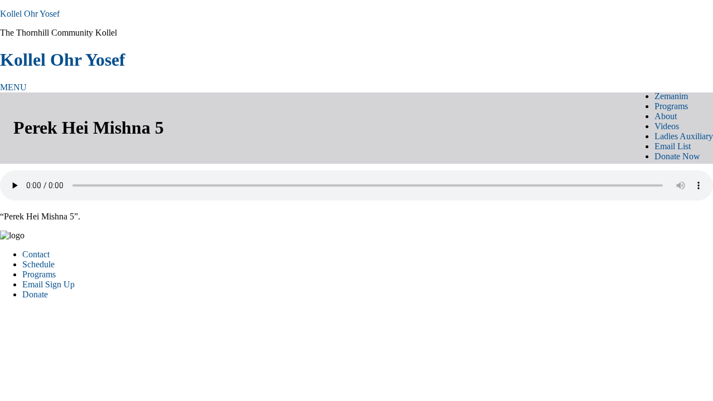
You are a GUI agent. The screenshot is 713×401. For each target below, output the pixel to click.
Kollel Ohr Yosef (30, 13)
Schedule (38, 264)
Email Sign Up (48, 284)
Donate (35, 294)
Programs (39, 274)
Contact (36, 254)
